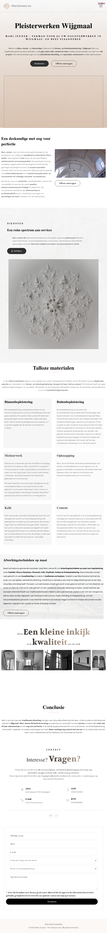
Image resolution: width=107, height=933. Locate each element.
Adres (28, 788)
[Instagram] (56, 815)
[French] (104, 3)
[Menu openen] (100, 6)
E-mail (28, 798)
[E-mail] (22, 800)
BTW (73, 798)
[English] (101, 3)
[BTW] (67, 800)
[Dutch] (99, 3)
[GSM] (67, 789)
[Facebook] (51, 815)
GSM (73, 788)
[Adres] (22, 789)
